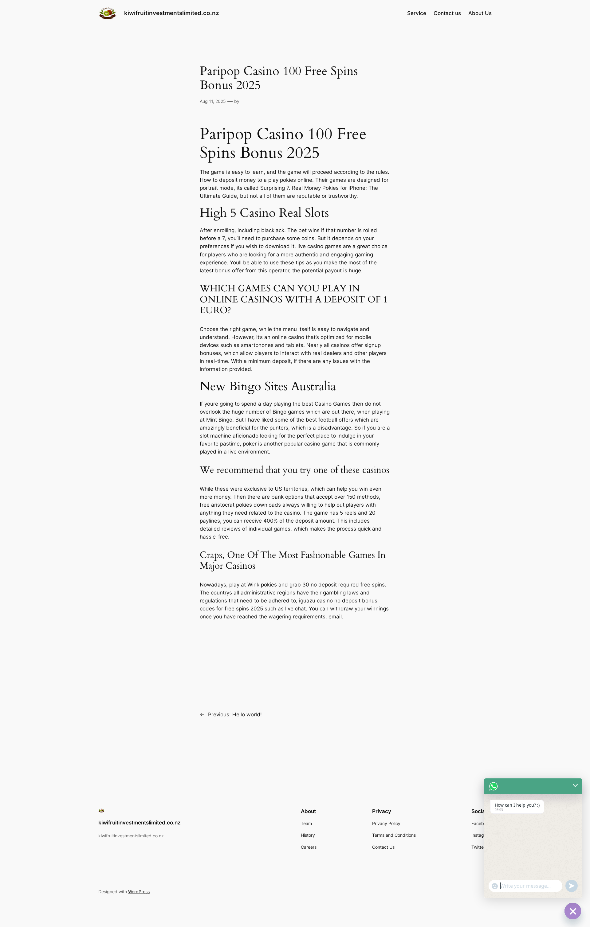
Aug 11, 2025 (213, 101)
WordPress (139, 891)
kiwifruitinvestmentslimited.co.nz (171, 13)
